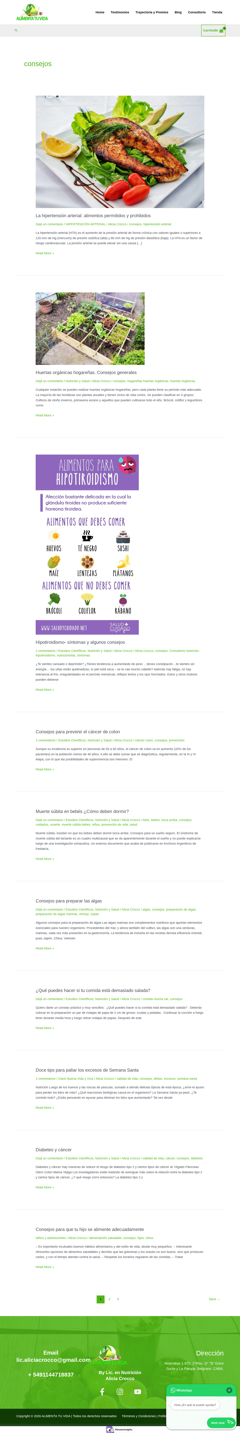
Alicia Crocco (144, 651)
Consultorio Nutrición (184, 651)
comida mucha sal (155, 999)
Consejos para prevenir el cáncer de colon (78, 731)
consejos (135, 224)
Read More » (45, 253)
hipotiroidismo (45, 655)
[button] (16, 30)
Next (214, 1299)
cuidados (42, 824)
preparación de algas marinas (56, 914)
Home (100, 12)
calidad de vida (127, 1078)
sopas (94, 914)
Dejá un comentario (49, 224)
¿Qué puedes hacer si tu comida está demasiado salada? (93, 990)
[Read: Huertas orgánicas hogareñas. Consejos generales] (90, 328)
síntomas (83, 655)
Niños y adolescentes (51, 1238)
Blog (178, 12)
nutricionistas (66, 655)
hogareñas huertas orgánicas (147, 381)
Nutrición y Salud (78, 381)
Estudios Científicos (72, 651)
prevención (176, 740)
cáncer (170, 1158)
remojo (84, 914)
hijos (140, 1238)
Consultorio (197, 12)
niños (96, 824)
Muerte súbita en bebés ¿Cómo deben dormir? (82, 811)
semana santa (187, 1078)
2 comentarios (46, 651)
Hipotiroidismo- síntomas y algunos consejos (80, 642)
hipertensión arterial (157, 224)
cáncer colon (144, 740)
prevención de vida (114, 824)
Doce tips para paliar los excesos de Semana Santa (87, 1070)
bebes (155, 820)
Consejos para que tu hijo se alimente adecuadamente (90, 1229)
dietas (158, 1078)
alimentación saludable (105, 1238)
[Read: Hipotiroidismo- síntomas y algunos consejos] (87, 544)
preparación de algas (181, 909)
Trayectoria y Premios (151, 12)
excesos (170, 1078)
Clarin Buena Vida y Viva (75, 1078)
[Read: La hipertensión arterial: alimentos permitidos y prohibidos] (120, 151)
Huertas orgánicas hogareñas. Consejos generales (86, 372)
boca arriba (169, 820)
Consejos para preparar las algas (69, 901)
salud (133, 824)
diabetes (197, 1158)
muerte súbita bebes (76, 824)
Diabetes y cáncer (54, 1149)
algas (146, 909)
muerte (55, 824)
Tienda (217, 12)
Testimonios (120, 12)
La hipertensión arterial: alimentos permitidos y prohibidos (93, 215)
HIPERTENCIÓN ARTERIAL (86, 224)
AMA (145, 820)
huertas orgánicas (182, 381)
